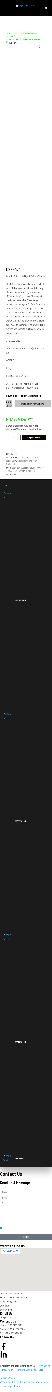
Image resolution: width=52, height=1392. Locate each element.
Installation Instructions (32, 403)
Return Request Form (10, 1385)
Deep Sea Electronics (28, 458)
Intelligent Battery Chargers (20, 471)
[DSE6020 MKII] (7, 821)
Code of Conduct (8, 1377)
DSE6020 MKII (20, 821)
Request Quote (33, 437)
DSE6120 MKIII (20, 600)
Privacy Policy (6, 1369)
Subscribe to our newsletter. (19, 1228)
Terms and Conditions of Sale (29, 1369)
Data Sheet (9, 403)
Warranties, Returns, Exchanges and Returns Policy (24, 1381)
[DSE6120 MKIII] (7, 600)
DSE (14, 475)
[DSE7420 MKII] (7, 1042)
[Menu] (4, 8)
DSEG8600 (19, 1158)
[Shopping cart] (45, 7)
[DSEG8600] (7, 1158)
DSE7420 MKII (20, 1042)
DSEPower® (11, 461)
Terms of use (43, 1365)
